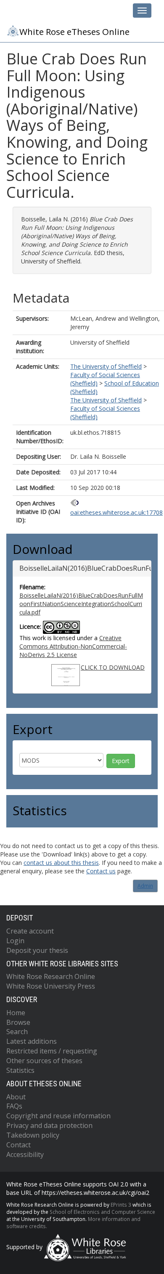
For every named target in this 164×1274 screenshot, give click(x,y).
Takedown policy (32, 1135)
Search (17, 1031)
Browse (18, 1022)
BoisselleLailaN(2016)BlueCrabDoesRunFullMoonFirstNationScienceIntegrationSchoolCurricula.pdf (81, 603)
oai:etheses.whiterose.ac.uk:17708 (116, 512)
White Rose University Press (50, 986)
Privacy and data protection (49, 1125)
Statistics (20, 1070)
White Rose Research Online (50, 976)
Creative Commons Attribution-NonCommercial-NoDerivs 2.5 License (73, 646)
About (16, 1096)
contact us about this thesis (61, 863)
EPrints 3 (121, 1204)
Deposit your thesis (37, 950)
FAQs (14, 1106)
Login (15, 940)
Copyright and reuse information (58, 1115)
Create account (30, 931)
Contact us (101, 871)
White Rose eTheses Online (74, 31)
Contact (18, 1144)
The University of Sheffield (106, 366)
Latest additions (31, 1041)
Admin (145, 885)
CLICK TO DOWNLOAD (113, 667)
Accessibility (25, 1154)
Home (15, 1012)
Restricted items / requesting (51, 1051)
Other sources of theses (44, 1060)
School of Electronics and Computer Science (102, 1211)
